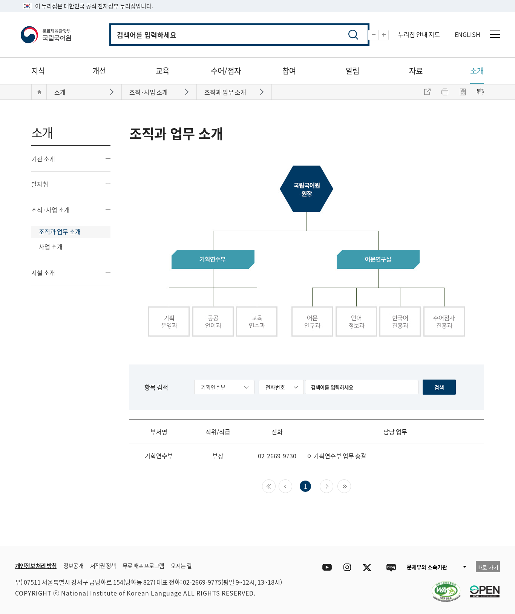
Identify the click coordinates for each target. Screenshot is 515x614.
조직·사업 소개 (50, 209)
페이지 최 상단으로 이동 (485, 534)
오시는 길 (181, 566)
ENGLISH (467, 34)
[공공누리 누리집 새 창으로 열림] (481, 586)
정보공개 (73, 566)
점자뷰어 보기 (480, 92)
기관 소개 (43, 158)
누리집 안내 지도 (419, 34)
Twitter (369, 567)
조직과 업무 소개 (60, 231)
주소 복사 (427, 92)
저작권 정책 (103, 566)
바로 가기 (487, 567)
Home (39, 92)
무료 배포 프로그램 (143, 566)
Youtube (325, 567)
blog (390, 567)
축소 (378, 35)
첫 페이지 (275, 485)
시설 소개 (43, 272)
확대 (388, 35)
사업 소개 (51, 246)
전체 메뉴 (495, 34)
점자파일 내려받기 (462, 92)
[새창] (442, 586)
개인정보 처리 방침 (36, 566)
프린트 (444, 92)
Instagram (347, 567)
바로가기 (112, 91)
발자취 (39, 183)
